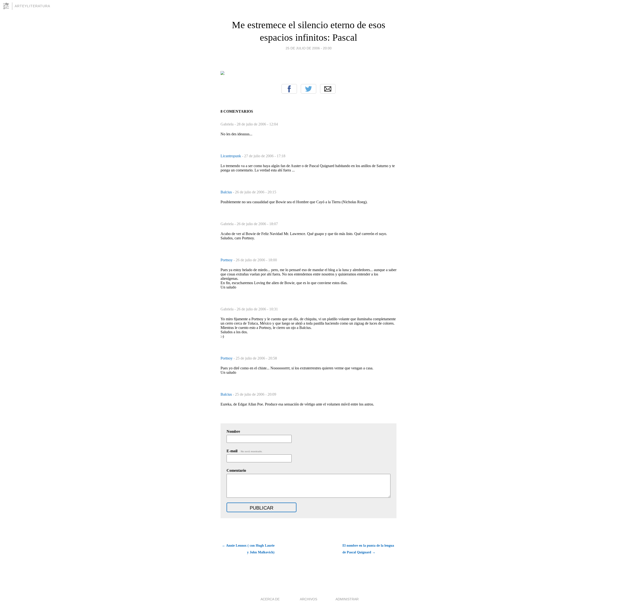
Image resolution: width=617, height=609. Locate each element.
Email (327, 89)
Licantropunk (231, 156)
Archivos (308, 599)
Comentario (236, 470)
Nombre (233, 431)
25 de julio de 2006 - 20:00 (309, 48)
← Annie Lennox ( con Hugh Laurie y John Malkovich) (248, 549)
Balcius (227, 192)
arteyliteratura (32, 6)
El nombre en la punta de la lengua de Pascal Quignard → (368, 549)
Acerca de (270, 599)
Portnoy (227, 260)
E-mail (244, 451)
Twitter (308, 89)
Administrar (347, 599)
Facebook (289, 89)
